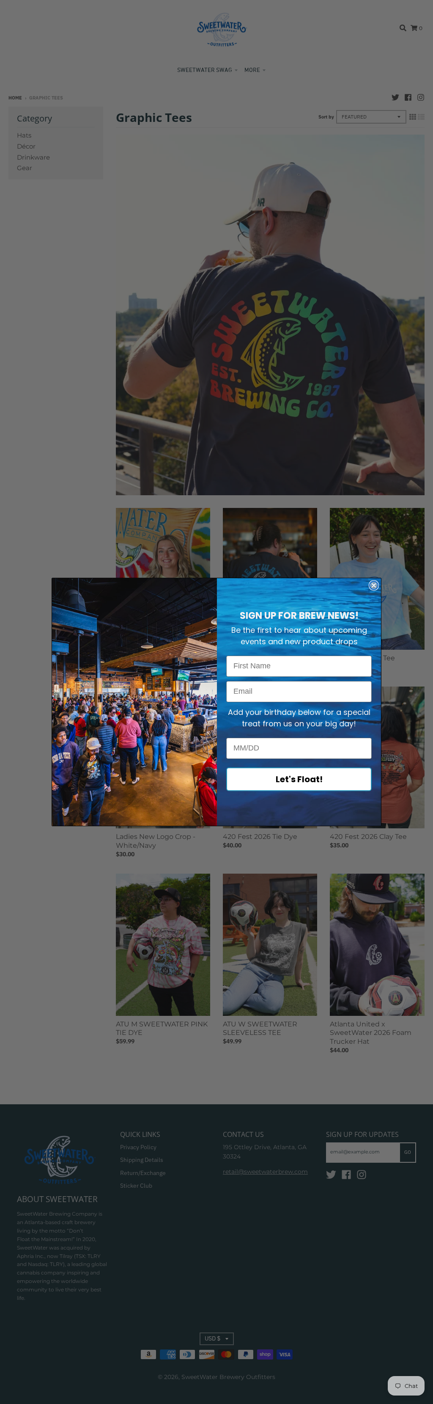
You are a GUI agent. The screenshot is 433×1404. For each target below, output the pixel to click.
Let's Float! (299, 779)
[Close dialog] (374, 585)
